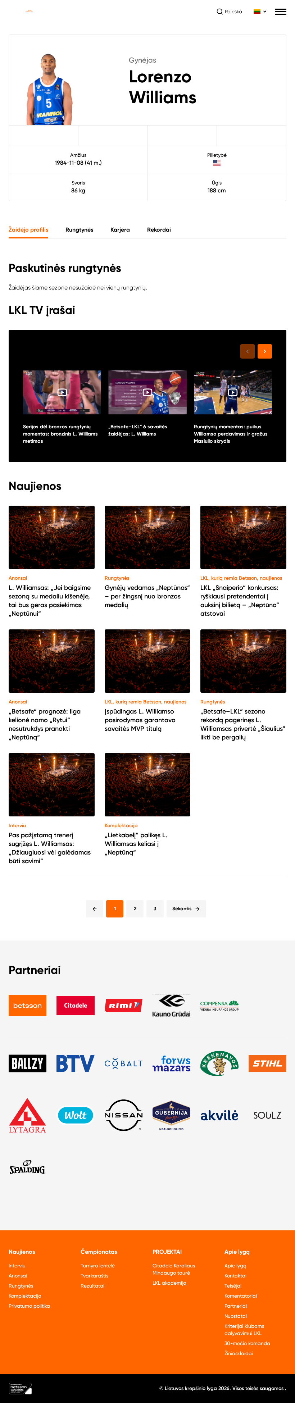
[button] (265, 351)
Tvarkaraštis (94, 1276)
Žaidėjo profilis (28, 229)
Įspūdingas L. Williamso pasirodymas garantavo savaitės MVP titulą (140, 720)
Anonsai (18, 578)
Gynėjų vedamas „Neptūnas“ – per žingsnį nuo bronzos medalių (147, 596)
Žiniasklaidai (238, 1353)
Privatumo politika (29, 1306)
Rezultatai (92, 1286)
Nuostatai (235, 1316)
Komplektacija (121, 826)
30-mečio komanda (247, 1343)
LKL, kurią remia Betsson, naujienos (241, 578)
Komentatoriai (240, 1296)
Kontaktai (235, 1276)
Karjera (120, 229)
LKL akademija (169, 1283)
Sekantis (182, 909)
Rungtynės (79, 229)
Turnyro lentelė (98, 1265)
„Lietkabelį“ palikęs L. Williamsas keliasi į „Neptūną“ (136, 843)
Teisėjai (232, 1286)
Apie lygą (235, 1265)
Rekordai (159, 229)
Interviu (17, 826)
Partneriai (235, 1306)
